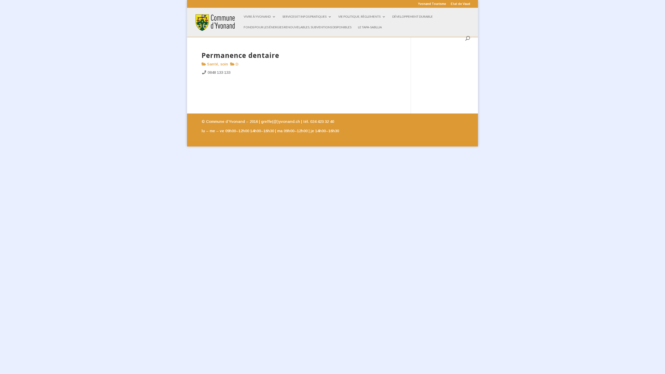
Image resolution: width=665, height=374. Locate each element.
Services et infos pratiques (304, 16)
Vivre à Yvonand (257, 16)
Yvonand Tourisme (432, 4)
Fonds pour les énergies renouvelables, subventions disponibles (297, 27)
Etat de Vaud (460, 4)
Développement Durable (412, 16)
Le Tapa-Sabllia (370, 27)
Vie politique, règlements (359, 16)
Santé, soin (217, 64)
